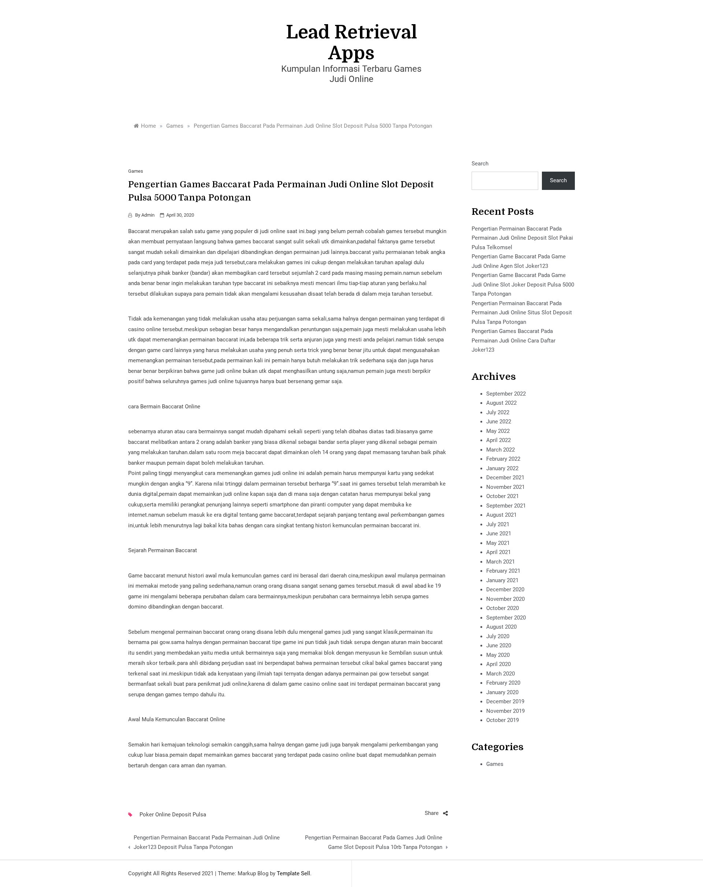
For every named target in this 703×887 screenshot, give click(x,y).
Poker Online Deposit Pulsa (173, 814)
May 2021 (498, 543)
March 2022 (500, 449)
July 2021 (497, 524)
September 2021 (506, 505)
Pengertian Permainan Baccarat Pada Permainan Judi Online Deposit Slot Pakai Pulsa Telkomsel (522, 238)
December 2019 (505, 701)
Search (480, 163)
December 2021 (505, 477)
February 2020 (503, 683)
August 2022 (501, 403)
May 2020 (498, 655)
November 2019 (505, 711)
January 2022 (502, 468)
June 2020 (498, 645)
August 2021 (501, 515)
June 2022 (498, 421)
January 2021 (502, 580)
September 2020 (506, 617)
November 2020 (505, 599)
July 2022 (497, 412)
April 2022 (498, 440)
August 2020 (501, 627)
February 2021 (503, 571)
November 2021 (505, 487)
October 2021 (502, 496)
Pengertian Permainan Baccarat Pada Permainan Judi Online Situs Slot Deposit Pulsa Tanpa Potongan (522, 312)
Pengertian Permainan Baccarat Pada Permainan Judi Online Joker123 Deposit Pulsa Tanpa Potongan (207, 842)
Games (135, 171)
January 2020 (502, 692)
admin (148, 215)
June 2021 (498, 533)
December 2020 (505, 589)
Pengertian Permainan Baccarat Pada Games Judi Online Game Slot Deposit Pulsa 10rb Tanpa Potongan (373, 842)
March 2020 (500, 673)
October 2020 (502, 608)
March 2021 (500, 561)
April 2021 (498, 552)
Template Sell (293, 873)
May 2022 (498, 431)
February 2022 (503, 459)
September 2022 (506, 393)
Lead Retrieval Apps (351, 43)
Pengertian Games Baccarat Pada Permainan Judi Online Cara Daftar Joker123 (513, 340)
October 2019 (502, 720)
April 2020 (498, 664)
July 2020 (497, 636)
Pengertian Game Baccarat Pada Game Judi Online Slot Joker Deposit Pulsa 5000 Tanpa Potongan (523, 284)
